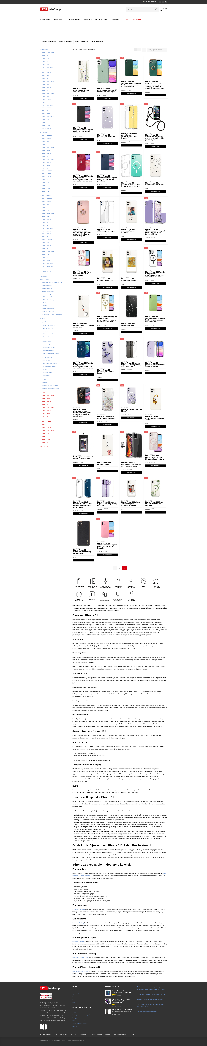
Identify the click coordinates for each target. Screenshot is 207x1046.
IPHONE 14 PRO (46, 96)
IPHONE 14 (45, 102)
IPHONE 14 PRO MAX (48, 93)
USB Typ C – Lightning (48, 300)
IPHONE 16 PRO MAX (48, 67)
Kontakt (74, 1026)
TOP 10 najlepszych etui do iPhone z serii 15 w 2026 (151, 994)
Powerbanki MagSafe (49, 347)
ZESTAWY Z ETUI (45, 132)
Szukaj (156, 9)
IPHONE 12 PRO (46, 119)
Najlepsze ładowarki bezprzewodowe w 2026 (150, 999)
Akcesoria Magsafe (47, 344)
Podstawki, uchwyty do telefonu (50, 385)
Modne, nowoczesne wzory (80, 957)
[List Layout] (139, 49)
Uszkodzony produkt (120, 1034)
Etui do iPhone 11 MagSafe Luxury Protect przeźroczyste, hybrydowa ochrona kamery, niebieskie (83, 365)
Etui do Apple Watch (48, 328)
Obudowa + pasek (48, 334)
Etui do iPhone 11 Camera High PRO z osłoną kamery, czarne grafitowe (131, 364)
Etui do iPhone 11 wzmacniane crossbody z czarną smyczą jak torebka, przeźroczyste (154, 137)
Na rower (44, 379)
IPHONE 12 (45, 122)
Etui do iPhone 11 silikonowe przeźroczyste (106, 230)
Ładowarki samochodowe (48, 291)
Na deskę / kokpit (47, 372)
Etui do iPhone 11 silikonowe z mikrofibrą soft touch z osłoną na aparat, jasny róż (107, 545)
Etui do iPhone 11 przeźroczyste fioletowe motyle (105, 371)
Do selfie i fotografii (47, 357)
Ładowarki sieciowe (47, 288)
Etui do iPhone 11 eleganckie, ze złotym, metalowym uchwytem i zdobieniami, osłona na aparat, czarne (82, 413)
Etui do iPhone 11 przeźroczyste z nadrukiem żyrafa (154, 418)
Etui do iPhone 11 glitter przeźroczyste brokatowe (106, 417)
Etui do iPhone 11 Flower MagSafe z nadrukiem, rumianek (154, 503)
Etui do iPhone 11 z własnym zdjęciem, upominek (128, 231)
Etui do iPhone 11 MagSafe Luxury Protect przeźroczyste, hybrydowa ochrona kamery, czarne (155, 274)
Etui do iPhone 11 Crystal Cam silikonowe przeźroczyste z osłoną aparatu (130, 136)
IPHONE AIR (45, 55)
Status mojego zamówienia (79, 1020)
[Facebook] (160, 2)
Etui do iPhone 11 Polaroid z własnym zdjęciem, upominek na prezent (131, 503)
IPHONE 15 (45, 90)
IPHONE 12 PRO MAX (48, 116)
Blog (73, 1002)
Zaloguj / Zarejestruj (150, 1)
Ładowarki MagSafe (47, 285)
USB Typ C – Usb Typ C (48, 297)
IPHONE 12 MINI (46, 125)
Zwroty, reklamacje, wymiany (80, 1023)
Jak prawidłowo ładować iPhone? (147, 1011)
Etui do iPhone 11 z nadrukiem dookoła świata (154, 183)
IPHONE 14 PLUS (46, 99)
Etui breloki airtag (46, 341)
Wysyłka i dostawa (61, 1034)
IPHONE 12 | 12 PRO (47, 266)
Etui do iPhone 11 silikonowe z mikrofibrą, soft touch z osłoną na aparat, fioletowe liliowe (155, 232)
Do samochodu (46, 360)
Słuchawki (44, 382)
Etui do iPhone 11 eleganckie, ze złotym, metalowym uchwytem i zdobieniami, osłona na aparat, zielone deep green (154, 85)
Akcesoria (42, 318)
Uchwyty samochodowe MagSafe (52, 353)
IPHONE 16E (45, 76)
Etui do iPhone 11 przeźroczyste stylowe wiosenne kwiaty (81, 90)
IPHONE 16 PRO (46, 70)
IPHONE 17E (45, 64)
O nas (74, 1012)
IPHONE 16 (45, 78)
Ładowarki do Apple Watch (49, 294)
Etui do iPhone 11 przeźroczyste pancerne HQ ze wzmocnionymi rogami (107, 90)
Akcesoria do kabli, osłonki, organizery (52, 314)
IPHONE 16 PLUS (46, 73)
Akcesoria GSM (76, 991)
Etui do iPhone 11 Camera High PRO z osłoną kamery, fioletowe (107, 503)
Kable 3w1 (44, 305)
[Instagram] (166, 2)
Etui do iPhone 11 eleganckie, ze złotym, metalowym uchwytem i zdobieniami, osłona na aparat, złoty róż (82, 233)
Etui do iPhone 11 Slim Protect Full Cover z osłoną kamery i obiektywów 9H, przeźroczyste (82, 504)
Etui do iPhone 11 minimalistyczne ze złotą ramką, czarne (82, 551)
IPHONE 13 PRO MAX (48, 105)
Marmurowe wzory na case (80, 971)
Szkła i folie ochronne (48, 325)
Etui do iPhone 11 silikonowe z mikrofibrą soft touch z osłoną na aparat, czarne (83, 130)
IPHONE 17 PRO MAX (48, 52)
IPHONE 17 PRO (46, 58)
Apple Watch (45, 322)
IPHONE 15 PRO (46, 84)
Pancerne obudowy (78, 923)
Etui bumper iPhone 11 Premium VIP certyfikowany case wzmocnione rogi (131, 464)
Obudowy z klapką (78, 941)
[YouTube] (163, 2)
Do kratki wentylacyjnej (49, 366)
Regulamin (74, 1034)
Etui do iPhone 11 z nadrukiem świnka (104, 463)
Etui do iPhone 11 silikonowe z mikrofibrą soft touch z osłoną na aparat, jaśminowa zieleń (155, 319)
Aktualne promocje (46, 1034)
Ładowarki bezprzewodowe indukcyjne (52, 282)
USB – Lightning (46, 302)
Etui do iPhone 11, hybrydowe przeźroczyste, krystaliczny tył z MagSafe (130, 184)
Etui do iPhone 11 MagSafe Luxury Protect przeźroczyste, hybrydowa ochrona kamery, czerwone (83, 178)
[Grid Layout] (135, 49)
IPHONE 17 (45, 61)
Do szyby (45, 369)
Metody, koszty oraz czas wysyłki (81, 1015)
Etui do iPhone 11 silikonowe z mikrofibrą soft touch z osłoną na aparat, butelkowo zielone (131, 84)
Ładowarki (46, 337)
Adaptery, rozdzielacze (48, 308)
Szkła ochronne (76, 999)
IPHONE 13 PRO (46, 108)
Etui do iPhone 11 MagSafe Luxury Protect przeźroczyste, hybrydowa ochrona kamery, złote (107, 319)
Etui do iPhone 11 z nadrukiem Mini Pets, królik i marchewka (83, 325)
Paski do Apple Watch (49, 331)
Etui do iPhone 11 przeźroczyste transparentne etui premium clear (155, 364)
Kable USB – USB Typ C (48, 311)
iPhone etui (75, 997)
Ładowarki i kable (44, 279)
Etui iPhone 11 (77, 86)
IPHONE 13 (45, 111)
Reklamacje (84, 1034)
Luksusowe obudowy (78, 909)
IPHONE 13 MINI (46, 114)
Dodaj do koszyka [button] (83, 98)
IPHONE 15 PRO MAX (48, 81)
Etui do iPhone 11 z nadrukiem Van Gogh (128, 279)
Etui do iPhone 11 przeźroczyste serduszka (106, 135)
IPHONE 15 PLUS (46, 87)
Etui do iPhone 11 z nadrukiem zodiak (128, 324)
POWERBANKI (44, 276)
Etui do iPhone (44, 49)
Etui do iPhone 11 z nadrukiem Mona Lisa (105, 279)
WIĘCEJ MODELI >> (47, 128)
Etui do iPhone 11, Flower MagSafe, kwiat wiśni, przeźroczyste (82, 273)
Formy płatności (76, 1018)
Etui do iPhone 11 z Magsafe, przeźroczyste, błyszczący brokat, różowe (154, 457)
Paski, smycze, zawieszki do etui (50, 388)
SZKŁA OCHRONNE (45, 195)
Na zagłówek (46, 375)
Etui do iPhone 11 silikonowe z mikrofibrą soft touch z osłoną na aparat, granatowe (107, 178)
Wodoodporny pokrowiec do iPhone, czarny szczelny (83, 457)
